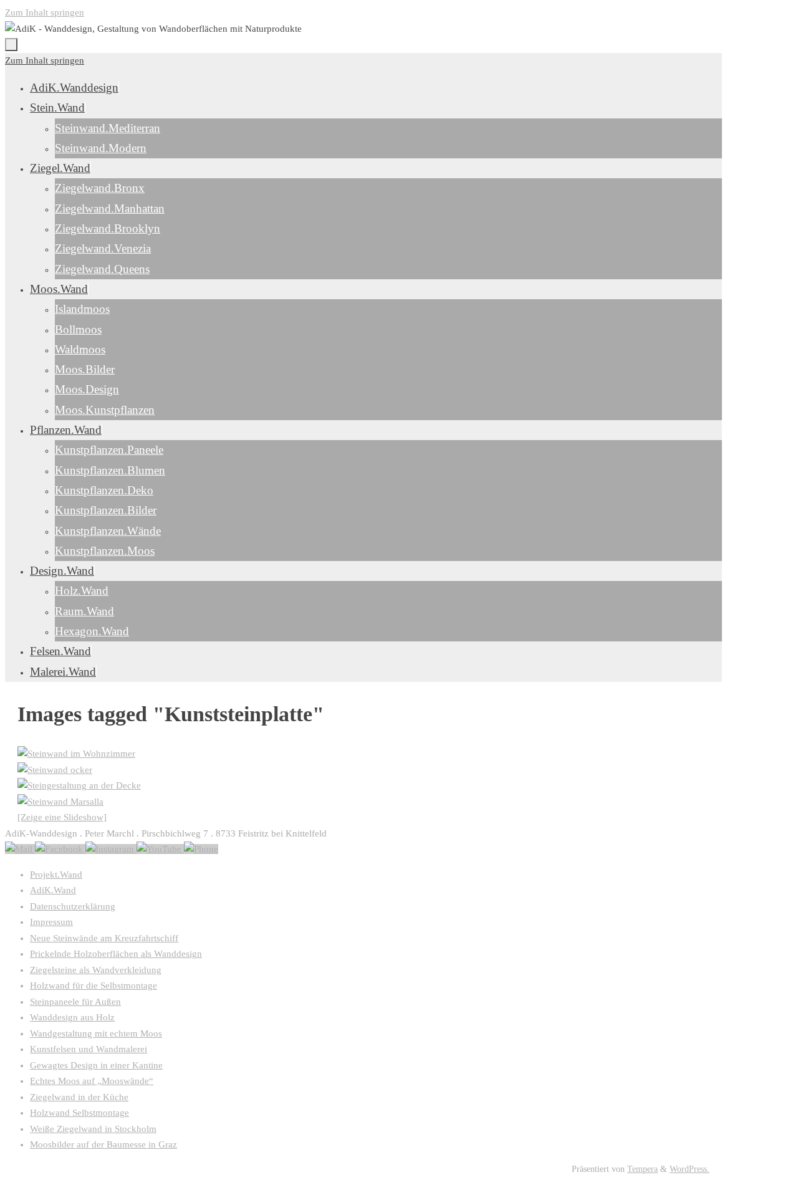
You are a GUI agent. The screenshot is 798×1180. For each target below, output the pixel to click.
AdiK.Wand (53, 890)
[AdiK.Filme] (160, 849)
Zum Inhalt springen (44, 12)
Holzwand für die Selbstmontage (93, 986)
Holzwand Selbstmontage (79, 1113)
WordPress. (689, 1169)
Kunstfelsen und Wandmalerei (88, 1049)
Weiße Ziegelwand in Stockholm (93, 1129)
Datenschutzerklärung (72, 906)
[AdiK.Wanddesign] (60, 849)
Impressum (51, 922)
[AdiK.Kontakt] (20, 849)
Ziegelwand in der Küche (79, 1097)
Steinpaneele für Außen (75, 1002)
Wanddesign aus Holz (72, 1017)
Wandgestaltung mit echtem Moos (96, 1033)
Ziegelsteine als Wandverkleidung (95, 970)
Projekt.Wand (56, 875)
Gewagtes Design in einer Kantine (96, 1065)
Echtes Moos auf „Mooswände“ (91, 1081)
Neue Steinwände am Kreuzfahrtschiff (104, 938)
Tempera (642, 1169)
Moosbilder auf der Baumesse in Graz (103, 1144)
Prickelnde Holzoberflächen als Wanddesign (116, 954)
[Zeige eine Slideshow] (62, 817)
